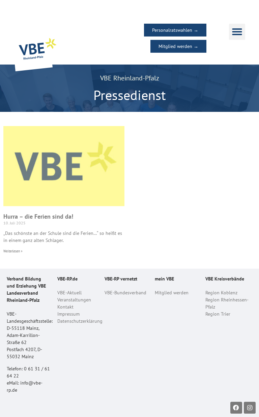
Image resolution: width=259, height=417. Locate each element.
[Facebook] (236, 408)
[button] (237, 32)
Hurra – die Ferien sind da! (38, 216)
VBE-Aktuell (69, 293)
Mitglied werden (172, 293)
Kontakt (65, 307)
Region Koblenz (221, 293)
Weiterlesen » (13, 250)
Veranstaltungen (74, 300)
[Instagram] (250, 408)
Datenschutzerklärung (80, 321)
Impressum (68, 314)
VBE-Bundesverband (125, 293)
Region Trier (217, 314)
